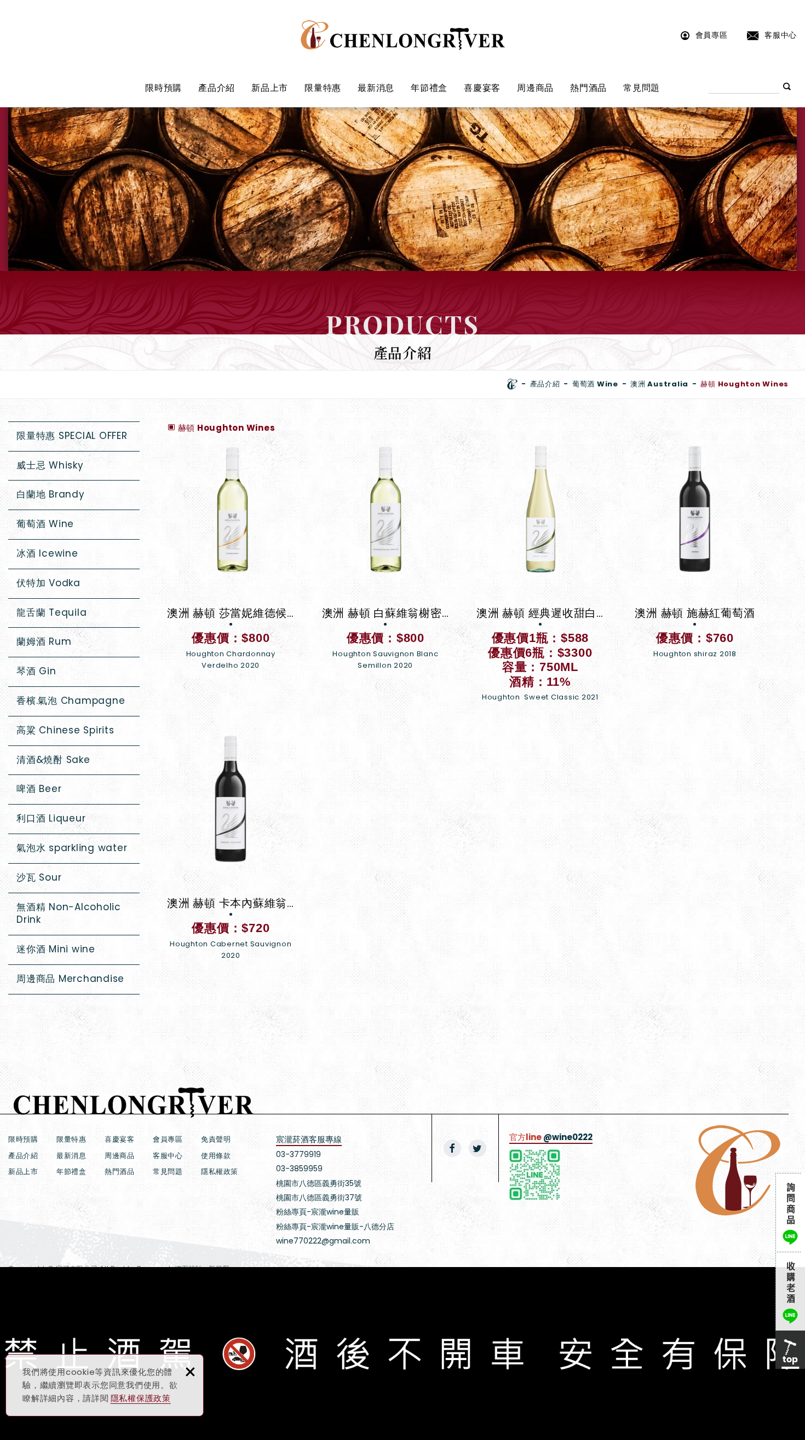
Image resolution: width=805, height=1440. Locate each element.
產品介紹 (216, 88)
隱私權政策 (219, 1171)
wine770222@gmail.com (323, 1240)
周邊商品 (535, 88)
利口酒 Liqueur (50, 818)
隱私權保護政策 (141, 1398)
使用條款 (216, 1155)
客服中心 (780, 35)
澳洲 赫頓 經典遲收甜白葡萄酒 (540, 580)
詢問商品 (790, 1212)
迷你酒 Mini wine (55, 949)
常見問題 (641, 88)
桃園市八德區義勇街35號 (318, 1183)
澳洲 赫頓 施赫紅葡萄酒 (695, 558)
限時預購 (163, 88)
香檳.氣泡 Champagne (70, 700)
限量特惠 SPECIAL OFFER (72, 435)
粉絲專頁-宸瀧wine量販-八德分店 (335, 1226)
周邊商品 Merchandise (70, 978)
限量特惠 (322, 88)
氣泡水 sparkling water (71, 847)
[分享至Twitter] (477, 1148)
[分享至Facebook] (452, 1148)
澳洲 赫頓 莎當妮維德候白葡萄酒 (231, 558)
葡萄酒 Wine (45, 523)
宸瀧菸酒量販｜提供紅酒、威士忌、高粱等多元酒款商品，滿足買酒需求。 (403, 35)
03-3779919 (298, 1154)
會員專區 (711, 35)
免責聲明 (216, 1139)
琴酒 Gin (36, 671)
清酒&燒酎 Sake (53, 759)
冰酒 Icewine (47, 553)
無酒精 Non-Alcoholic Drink (68, 913)
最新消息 (376, 88)
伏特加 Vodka (48, 582)
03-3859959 (299, 1168)
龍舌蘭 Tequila (51, 612)
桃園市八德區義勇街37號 (319, 1197)
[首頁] (512, 384)
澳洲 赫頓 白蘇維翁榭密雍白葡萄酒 (386, 558)
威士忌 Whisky (50, 465)
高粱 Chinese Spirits (65, 730)
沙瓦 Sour (38, 877)
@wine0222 (568, 1137)
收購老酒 (790, 1291)
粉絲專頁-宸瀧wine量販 (317, 1211)
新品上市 (269, 88)
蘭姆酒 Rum (43, 641)
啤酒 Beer (38, 788)
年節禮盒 (429, 88)
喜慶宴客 (482, 88)
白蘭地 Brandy (50, 494)
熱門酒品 (588, 88)
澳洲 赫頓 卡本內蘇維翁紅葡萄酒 (231, 848)
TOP (790, 1350)
